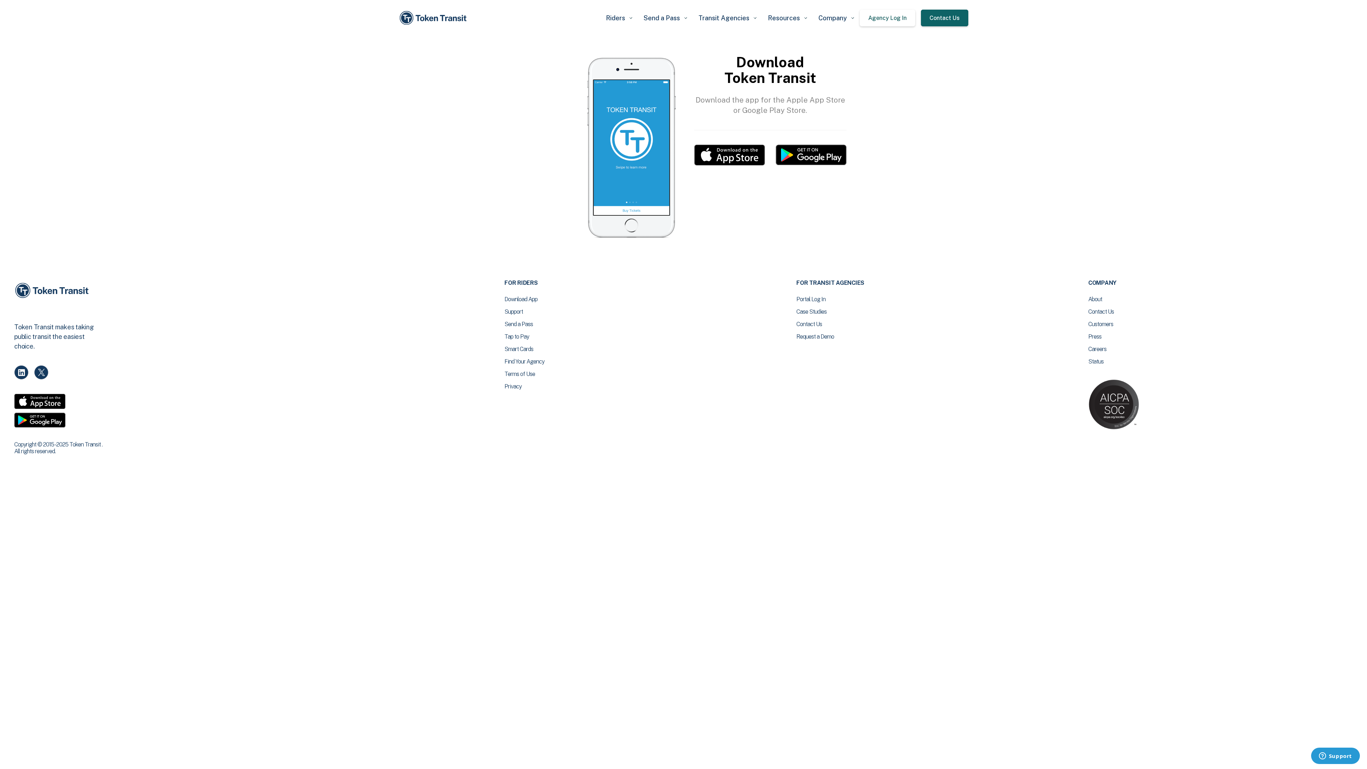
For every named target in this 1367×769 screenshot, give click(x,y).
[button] (619, 18)
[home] (434, 18)
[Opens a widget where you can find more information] (1335, 756)
